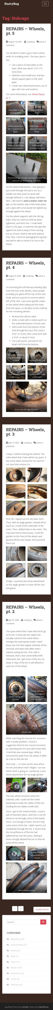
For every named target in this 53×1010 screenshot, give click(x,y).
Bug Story (15, 939)
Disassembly (17, 944)
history (14, 950)
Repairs (14, 967)
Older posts (41, 909)
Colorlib (24, 1007)
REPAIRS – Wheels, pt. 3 (25, 432)
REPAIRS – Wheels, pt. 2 (25, 609)
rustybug (30, 41)
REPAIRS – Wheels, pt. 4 (25, 265)
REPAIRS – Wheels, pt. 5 (25, 31)
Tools (13, 979)
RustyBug (11, 4)
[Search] (43, 922)
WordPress (43, 1007)
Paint (13, 956)
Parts (13, 961)
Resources (16, 973)
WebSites (15, 984)
